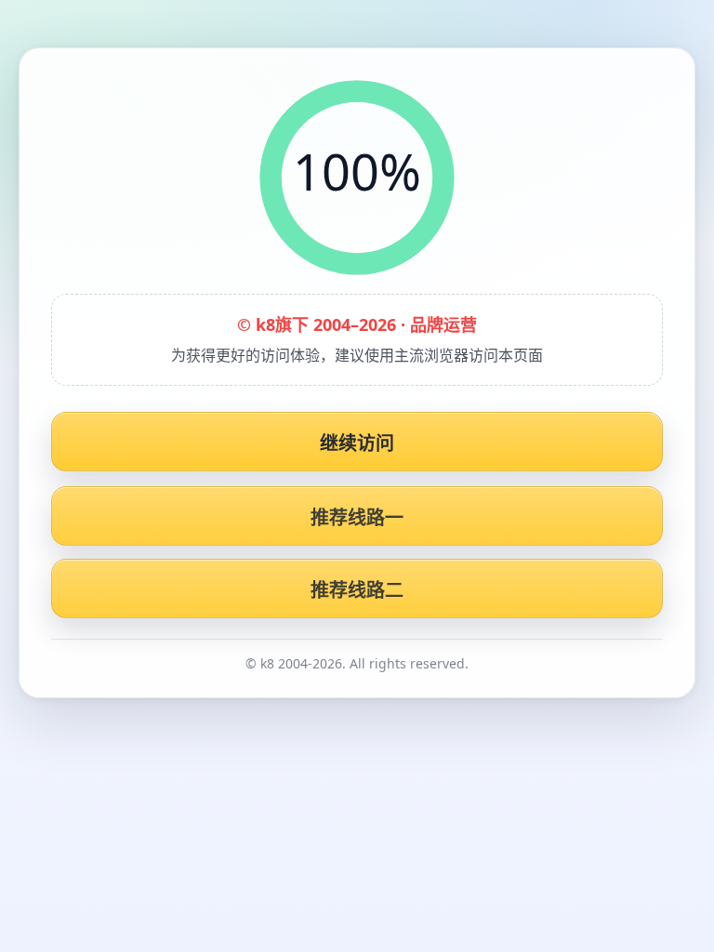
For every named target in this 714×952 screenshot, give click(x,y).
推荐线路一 (357, 517)
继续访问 (357, 443)
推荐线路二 (357, 589)
